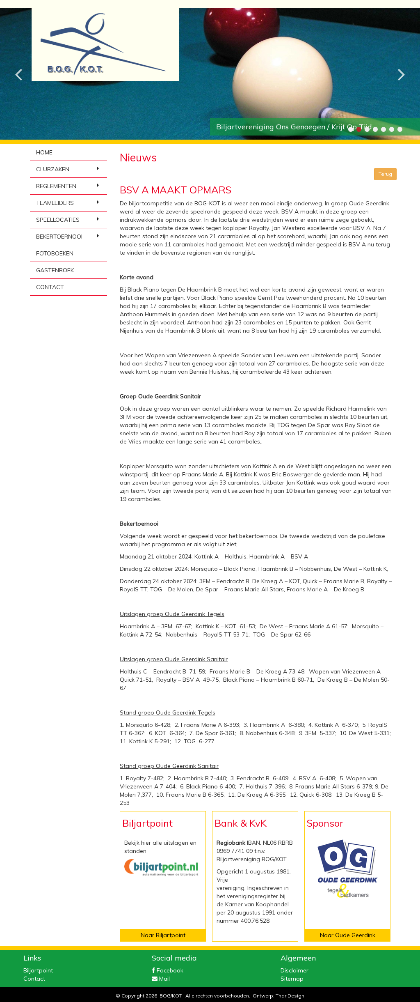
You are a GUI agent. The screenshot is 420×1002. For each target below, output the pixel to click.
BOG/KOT (171, 996)
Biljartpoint (38, 970)
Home (44, 152)
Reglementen (56, 186)
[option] (210, 74)
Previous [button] (18, 68)
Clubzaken (52, 169)
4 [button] (375, 129)
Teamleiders (55, 203)
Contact (50, 287)
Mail (164, 978)
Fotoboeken (54, 253)
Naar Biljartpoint (163, 935)
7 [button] (399, 129)
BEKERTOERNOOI (59, 236)
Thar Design (290, 996)
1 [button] (350, 129)
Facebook (169, 970)
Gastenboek (55, 270)
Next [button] (401, 68)
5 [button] (383, 129)
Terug (385, 174)
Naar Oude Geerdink (347, 935)
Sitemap (292, 978)
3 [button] (367, 129)
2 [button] (358, 129)
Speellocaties (58, 219)
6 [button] (391, 129)
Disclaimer (294, 970)
